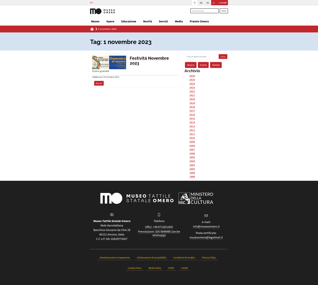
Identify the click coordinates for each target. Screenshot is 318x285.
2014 (192, 122)
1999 (192, 173)
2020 (192, 99)
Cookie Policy (134, 267)
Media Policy (154, 267)
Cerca (223, 11)
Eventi (203, 64)
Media (179, 21)
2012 (192, 130)
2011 (192, 134)
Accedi (223, 2)
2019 (192, 103)
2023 (192, 87)
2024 (192, 83)
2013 (192, 126)
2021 (192, 95)
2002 (192, 169)
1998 (192, 176)
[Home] (102, 11)
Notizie (99, 83)
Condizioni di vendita (184, 257)
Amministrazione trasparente (115, 257)
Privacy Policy (209, 257)
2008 (192, 145)
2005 (192, 157)
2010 (192, 138)
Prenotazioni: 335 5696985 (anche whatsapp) (159, 233)
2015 (192, 118)
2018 (192, 107)
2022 (192, 91)
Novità (147, 21)
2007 (192, 149)
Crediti (184, 267)
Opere (110, 21)
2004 (192, 161)
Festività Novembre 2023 (149, 61)
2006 (192, 153)
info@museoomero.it (206, 226)
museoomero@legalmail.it (206, 237)
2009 (192, 141)
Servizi (163, 21)
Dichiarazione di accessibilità (151, 257)
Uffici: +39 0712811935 (159, 227)
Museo (95, 21)
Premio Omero (199, 21)
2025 (192, 79)
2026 (192, 76)
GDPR (171, 267)
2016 (192, 114)
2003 (192, 165)
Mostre (190, 64)
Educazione (128, 21)
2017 (192, 111)
